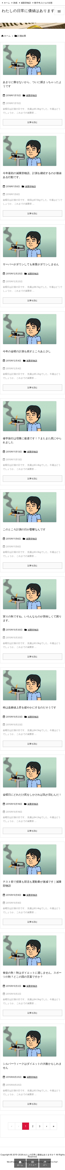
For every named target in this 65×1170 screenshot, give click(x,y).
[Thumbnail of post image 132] (31, 331)
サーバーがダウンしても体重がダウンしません (31, 264)
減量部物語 (26, 2)
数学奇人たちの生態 (43, 2)
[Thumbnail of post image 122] (31, 774)
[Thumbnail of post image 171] (31, 861)
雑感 (15, 2)
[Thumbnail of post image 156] (31, 687)
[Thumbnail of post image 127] (31, 596)
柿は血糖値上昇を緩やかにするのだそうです (29, 707)
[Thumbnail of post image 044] (31, 952)
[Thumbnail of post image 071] (31, 418)
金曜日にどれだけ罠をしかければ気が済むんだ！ (32, 794)
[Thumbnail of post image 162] (31, 509)
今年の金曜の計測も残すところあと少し (27, 351)
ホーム (7, 2)
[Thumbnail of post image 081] (31, 62)
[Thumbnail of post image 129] (31, 1043)
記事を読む (33, 122)
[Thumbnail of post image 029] (31, 244)
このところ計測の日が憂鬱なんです (24, 529)
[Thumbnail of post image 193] (31, 153)
